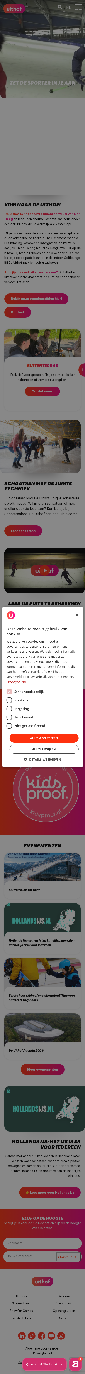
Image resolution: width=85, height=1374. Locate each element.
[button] (42, 759)
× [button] (76, 615)
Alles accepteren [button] (44, 738)
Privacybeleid (16, 682)
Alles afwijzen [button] (44, 749)
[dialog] (42, 687)
